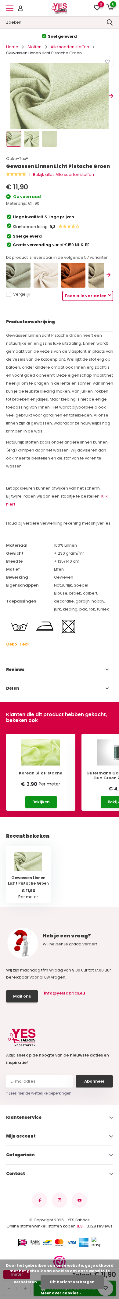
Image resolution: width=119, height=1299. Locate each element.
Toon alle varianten (85, 296)
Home (12, 47)
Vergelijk (22, 294)
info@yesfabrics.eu (64, 993)
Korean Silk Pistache (40, 773)
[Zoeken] (110, 22)
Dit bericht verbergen (72, 1282)
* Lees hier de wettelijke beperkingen (38, 1093)
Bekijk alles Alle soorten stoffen (63, 174)
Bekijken (41, 802)
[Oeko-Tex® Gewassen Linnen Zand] (100, 275)
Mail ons (22, 996)
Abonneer (94, 1081)
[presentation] (8, 95)
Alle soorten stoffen (70, 47)
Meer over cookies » (61, 1293)
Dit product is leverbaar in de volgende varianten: (58, 257)
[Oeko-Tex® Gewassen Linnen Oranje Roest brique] (73, 275)
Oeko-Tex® (17, 158)
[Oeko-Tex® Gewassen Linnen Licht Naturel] (46, 275)
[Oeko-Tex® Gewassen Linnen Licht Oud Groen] (18, 275)
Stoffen (34, 47)
